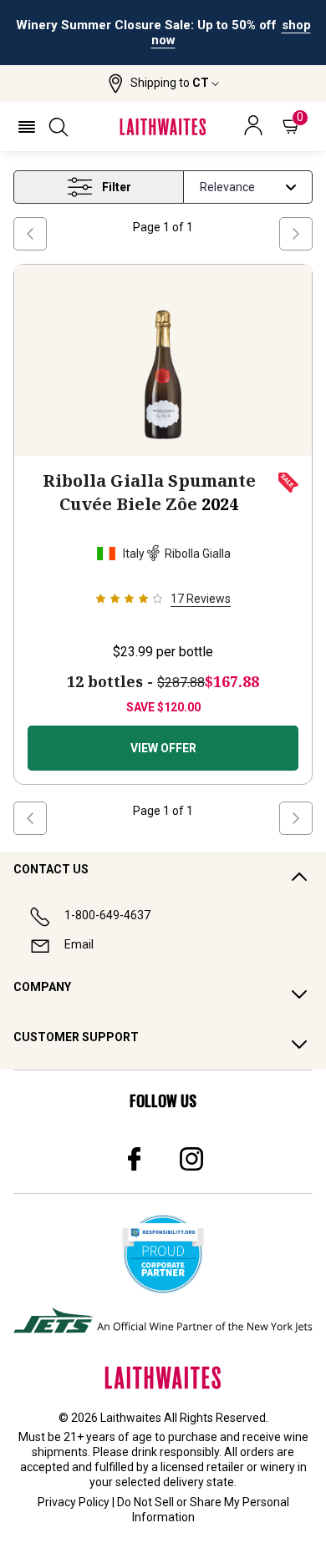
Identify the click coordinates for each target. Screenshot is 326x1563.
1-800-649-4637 (107, 915)
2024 (149, 492)
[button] (163, 83)
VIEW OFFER (163, 748)
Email (79, 944)
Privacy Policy (74, 1502)
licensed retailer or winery (227, 1467)
